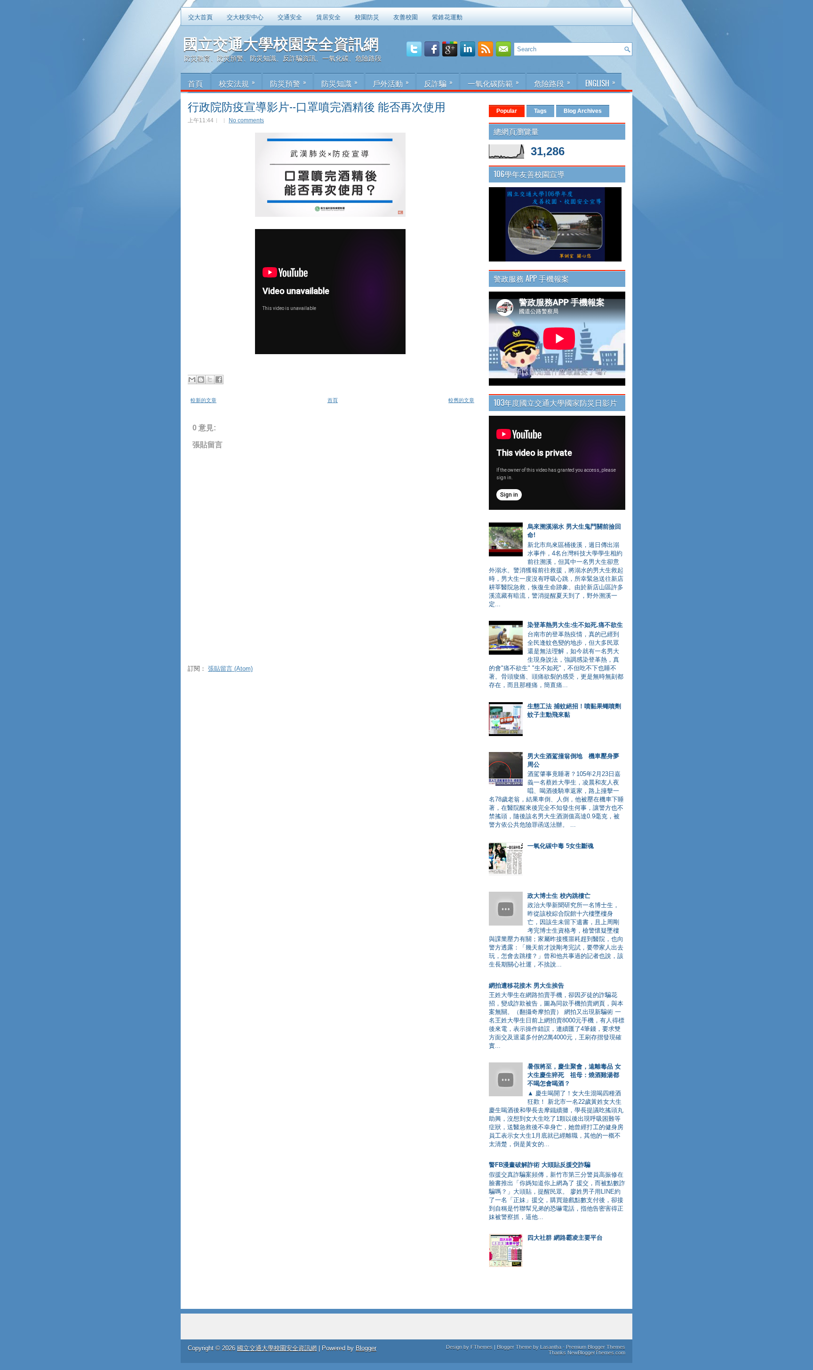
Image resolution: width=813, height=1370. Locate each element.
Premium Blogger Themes (595, 1347)
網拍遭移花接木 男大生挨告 (526, 985)
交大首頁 (200, 16)
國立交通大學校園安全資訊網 (281, 43)
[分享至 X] (210, 379)
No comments (246, 120)
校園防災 (367, 16)
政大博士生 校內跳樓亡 (558, 895)
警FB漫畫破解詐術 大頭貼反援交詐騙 (539, 1164)
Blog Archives (583, 111)
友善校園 (405, 16)
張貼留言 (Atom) (230, 668)
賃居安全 (328, 16)
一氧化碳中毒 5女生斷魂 (560, 845)
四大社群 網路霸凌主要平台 (565, 1237)
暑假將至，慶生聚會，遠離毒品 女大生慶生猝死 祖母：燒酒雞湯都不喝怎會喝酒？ (574, 1075)
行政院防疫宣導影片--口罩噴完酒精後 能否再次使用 (317, 105)
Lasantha (550, 1347)
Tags (540, 111)
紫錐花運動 (447, 16)
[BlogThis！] (201, 379)
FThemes (481, 1347)
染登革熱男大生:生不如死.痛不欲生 (575, 624)
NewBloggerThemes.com (596, 1352)
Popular (506, 111)
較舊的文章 (461, 400)
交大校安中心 (245, 16)
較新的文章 (203, 400)
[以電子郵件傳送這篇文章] (192, 379)
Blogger (366, 1348)
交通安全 (290, 16)
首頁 (332, 400)
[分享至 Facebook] (218, 379)
